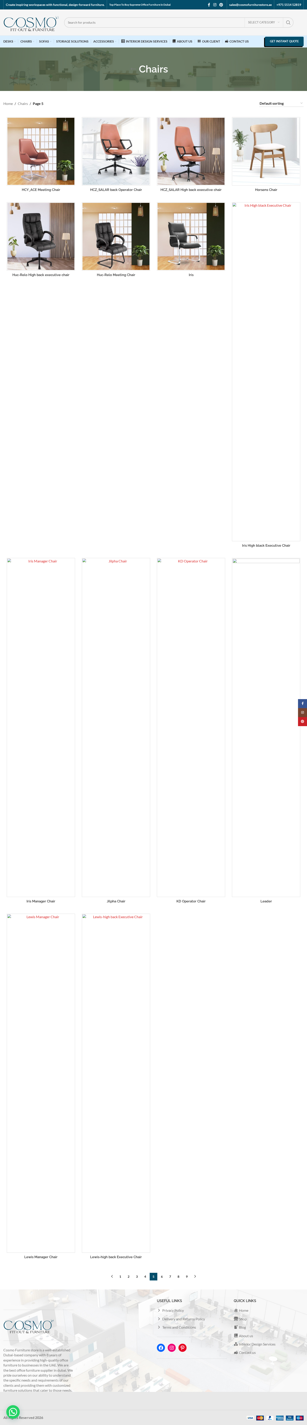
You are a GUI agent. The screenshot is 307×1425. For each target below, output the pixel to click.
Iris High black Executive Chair (266, 546)
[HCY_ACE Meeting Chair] (41, 151)
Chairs (23, 103)
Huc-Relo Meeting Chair (116, 275)
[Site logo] (31, 22)
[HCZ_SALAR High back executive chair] (191, 151)
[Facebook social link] (209, 4)
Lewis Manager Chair (41, 1257)
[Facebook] (161, 1348)
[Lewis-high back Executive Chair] (116, 1083)
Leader (266, 901)
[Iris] (191, 236)
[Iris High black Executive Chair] (266, 371)
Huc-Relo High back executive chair (40, 275)
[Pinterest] (182, 1348)
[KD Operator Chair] (191, 727)
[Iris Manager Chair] (41, 727)
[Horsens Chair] (266, 151)
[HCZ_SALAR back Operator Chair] (116, 151)
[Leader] (266, 727)
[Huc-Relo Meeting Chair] (116, 236)
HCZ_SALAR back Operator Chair (116, 190)
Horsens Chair (266, 190)
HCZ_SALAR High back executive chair (191, 190)
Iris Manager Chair (41, 901)
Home (8, 103)
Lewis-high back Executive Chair (116, 1257)
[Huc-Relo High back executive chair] (41, 236)
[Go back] (133, 69)
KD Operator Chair (191, 901)
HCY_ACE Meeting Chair (41, 190)
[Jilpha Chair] (116, 727)
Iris (191, 275)
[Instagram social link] (215, 4)
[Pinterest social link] (221, 4)
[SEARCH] (288, 22)
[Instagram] (172, 1348)
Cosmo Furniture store (21, 1350)
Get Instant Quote (284, 41)
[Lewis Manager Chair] (41, 1083)
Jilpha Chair (116, 901)
